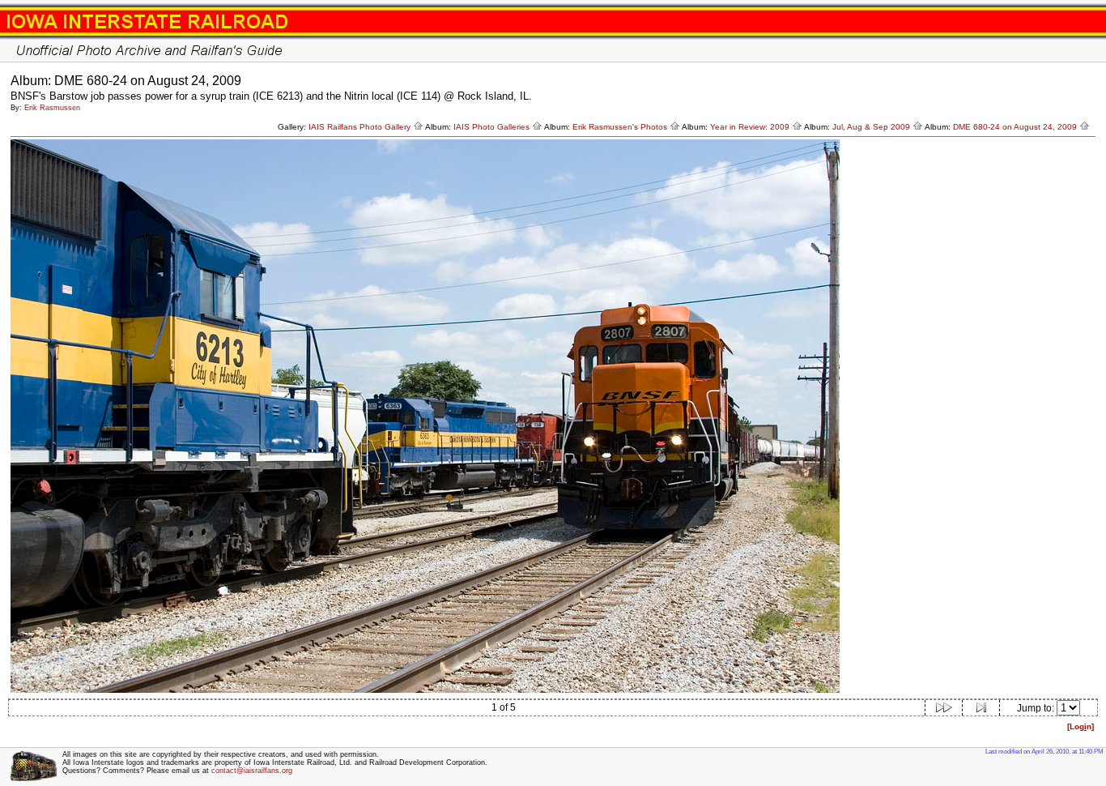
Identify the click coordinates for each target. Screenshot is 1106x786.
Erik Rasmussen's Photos (621, 126)
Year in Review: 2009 (751, 126)
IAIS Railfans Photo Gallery (360, 126)
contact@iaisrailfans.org (251, 771)
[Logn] (1080, 726)
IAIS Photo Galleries (492, 126)
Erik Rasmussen (52, 108)
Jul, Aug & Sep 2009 (872, 126)
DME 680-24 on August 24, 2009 (1016, 126)
